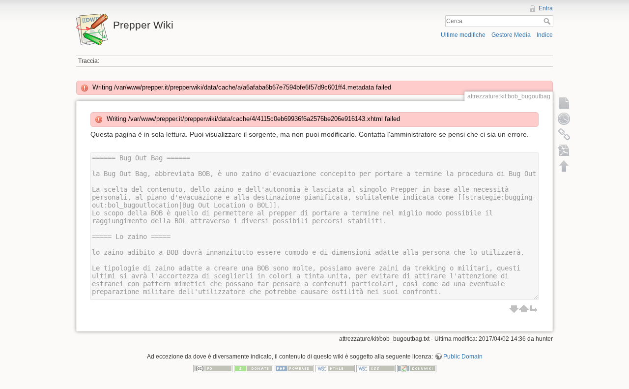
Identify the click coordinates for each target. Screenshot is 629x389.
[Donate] (253, 368)
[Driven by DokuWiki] (416, 368)
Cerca (548, 21)
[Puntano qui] (564, 134)
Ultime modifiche (463, 34)
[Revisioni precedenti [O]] (564, 118)
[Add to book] (564, 150)
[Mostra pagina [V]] (564, 103)
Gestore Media (511, 34)
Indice (545, 34)
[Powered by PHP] (294, 368)
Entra (546, 8)
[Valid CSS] (376, 368)
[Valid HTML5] (335, 368)
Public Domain (463, 356)
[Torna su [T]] (564, 166)
